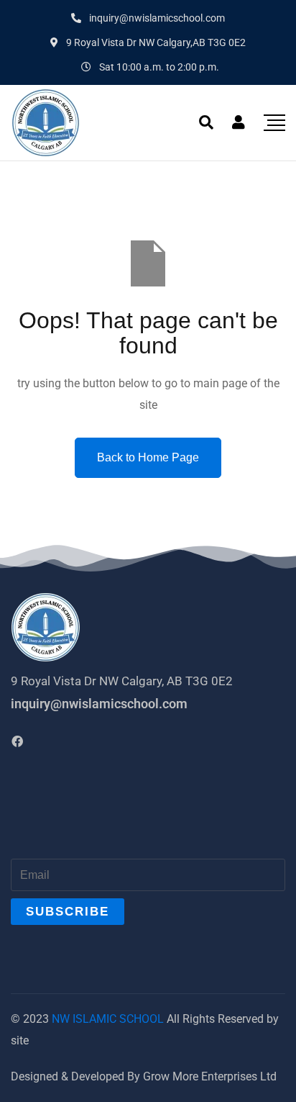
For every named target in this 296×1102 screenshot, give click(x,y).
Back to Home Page (148, 457)
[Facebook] (17, 741)
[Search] (206, 122)
